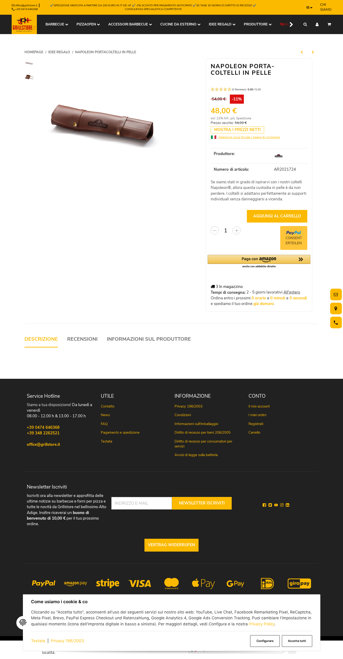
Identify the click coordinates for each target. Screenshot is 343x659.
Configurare (265, 641)
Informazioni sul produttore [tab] (149, 339)
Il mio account (259, 406)
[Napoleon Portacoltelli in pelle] (103, 123)
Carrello (254, 432)
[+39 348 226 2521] (335, 322)
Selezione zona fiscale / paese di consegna (249, 137)
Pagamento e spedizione (120, 432)
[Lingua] (309, 7)
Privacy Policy (261, 624)
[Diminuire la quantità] (215, 230)
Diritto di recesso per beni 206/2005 (203, 432)
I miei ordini (257, 415)
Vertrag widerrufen (171, 545)
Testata (38, 640)
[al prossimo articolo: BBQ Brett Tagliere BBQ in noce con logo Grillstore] (312, 52)
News (105, 415)
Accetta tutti (297, 641)
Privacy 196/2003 (67, 640)
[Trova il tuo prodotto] (305, 24)
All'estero (292, 292)
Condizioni (183, 415)
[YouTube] (276, 505)
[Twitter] (270, 505)
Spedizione (243, 118)
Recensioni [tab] (82, 339)
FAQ (104, 424)
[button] (288, 24)
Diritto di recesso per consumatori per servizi (203, 444)
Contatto (107, 406)
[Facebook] (264, 505)
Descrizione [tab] (41, 339)
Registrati (255, 424)
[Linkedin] (287, 505)
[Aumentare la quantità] (236, 230)
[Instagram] (282, 505)
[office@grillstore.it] (335, 294)
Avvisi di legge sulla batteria (196, 455)
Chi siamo (325, 7)
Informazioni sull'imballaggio (196, 424)
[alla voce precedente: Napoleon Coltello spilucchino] (301, 52)
